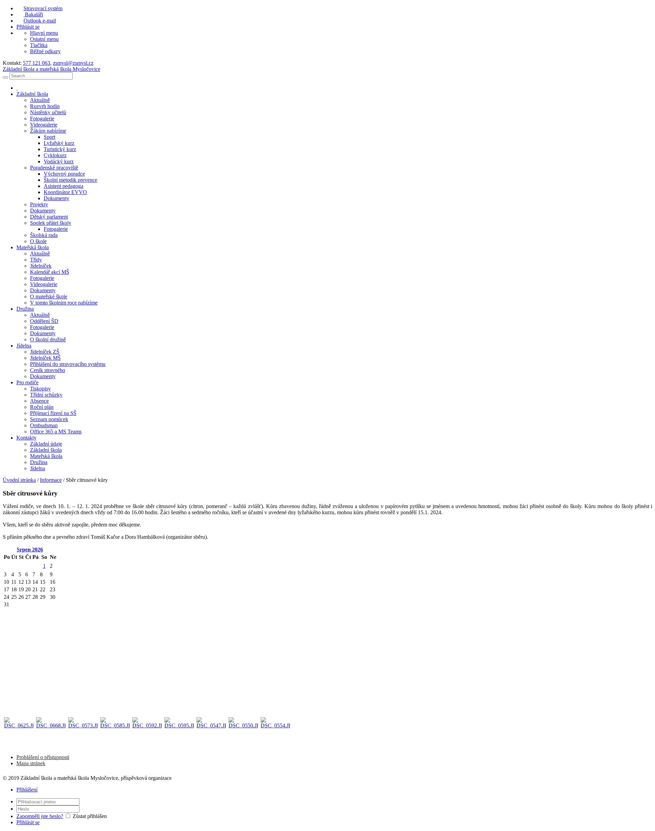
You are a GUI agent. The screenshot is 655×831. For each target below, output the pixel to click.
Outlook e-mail (40, 21)
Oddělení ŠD (44, 321)
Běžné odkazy (45, 51)
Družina (25, 309)
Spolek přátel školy (50, 223)
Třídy (36, 260)
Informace (51, 480)
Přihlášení (27, 789)
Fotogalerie (42, 118)
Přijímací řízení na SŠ (53, 413)
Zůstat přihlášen (90, 816)
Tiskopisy (40, 388)
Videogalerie (43, 125)
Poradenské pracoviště (54, 167)
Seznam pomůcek (49, 419)
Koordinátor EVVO (65, 192)
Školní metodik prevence (70, 180)
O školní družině (48, 339)
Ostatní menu (44, 39)
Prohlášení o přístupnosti (42, 757)
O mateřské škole (48, 296)
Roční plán (42, 407)
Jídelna (23, 345)
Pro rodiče (27, 382)
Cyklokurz (55, 155)
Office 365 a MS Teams (56, 431)
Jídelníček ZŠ (44, 352)
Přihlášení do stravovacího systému (67, 364)
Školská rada (44, 235)
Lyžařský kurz (59, 143)
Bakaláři (33, 14)
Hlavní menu (44, 33)
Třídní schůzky (46, 395)
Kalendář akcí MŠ (49, 272)
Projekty (39, 204)
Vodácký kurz (59, 161)
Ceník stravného (47, 370)
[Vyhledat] (5, 77)
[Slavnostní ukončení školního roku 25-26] (18, 731)
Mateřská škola (32, 247)
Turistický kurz (60, 149)
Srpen (30, 549)
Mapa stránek (30, 763)
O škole (38, 241)
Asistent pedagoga (63, 186)
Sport (49, 137)
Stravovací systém (43, 8)
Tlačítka (38, 45)
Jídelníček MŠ (45, 358)
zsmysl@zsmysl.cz (73, 63)
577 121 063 (36, 63)
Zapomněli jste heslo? (39, 816)
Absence (39, 401)
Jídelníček (41, 266)
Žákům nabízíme (48, 131)
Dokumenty (56, 198)
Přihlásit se (28, 27)
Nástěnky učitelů (48, 112)
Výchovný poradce (64, 174)
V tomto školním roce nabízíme (64, 303)
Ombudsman (44, 425)
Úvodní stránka (19, 480)
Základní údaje (46, 444)
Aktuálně (40, 100)
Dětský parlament (49, 217)
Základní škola (32, 94)
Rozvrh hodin (45, 106)
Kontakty (26, 438)
